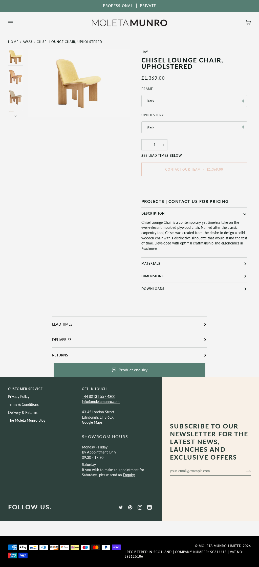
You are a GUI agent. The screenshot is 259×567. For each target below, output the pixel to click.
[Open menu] (15, 23)
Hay (144, 52)
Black (150, 101)
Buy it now (194, 187)
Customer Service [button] (25, 389)
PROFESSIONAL (118, 6)
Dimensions (152, 276)
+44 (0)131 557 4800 (98, 396)
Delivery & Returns (22, 412)
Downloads (152, 289)
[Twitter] (120, 507)
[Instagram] (140, 507)
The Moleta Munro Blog (26, 420)
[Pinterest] (130, 507)
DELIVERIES (62, 339)
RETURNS (60, 355)
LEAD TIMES (62, 324)
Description (153, 213)
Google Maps (92, 422)
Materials (150, 263)
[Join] (244, 471)
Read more (149, 248)
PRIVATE (148, 6)
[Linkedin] (149, 507)
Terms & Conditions (23, 404)
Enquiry (129, 475)
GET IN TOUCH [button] (94, 389)
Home (13, 42)
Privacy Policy (18, 396)
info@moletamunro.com (101, 401)
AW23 (27, 42)
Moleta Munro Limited (220, 546)
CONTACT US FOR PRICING (198, 201)
